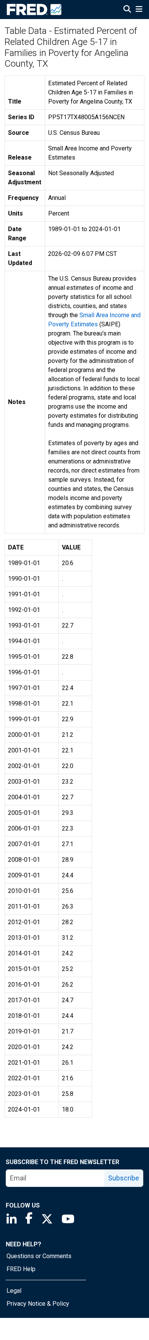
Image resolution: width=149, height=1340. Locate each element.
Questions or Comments (38, 1256)
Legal (13, 1290)
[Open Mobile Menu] (139, 10)
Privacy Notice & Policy (37, 1303)
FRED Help (21, 1269)
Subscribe (123, 1178)
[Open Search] (127, 10)
